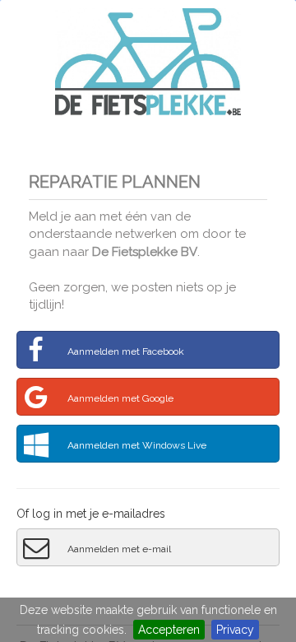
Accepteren (169, 629)
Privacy (235, 629)
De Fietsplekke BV (144, 251)
